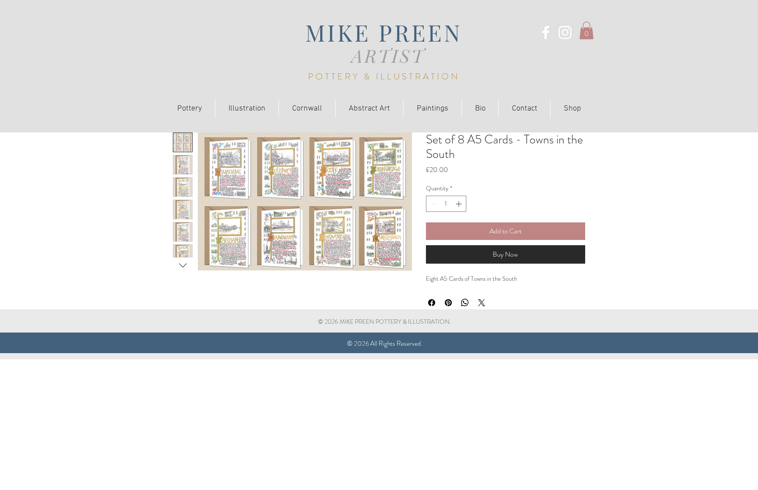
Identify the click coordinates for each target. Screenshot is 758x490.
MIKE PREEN (384, 32)
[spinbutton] (446, 203)
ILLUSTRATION (418, 76)
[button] (586, 30)
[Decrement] (432, 203)
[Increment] (459, 203)
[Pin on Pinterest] (448, 302)
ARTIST (388, 55)
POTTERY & (342, 76)
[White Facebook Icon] (545, 32)
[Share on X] (481, 302)
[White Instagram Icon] (565, 32)
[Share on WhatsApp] (465, 302)
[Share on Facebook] (431, 302)
